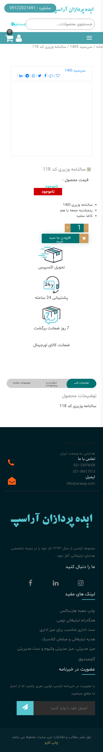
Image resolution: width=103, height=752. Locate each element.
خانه (99, 46)
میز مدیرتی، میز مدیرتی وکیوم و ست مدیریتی (56, 649)
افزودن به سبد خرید (60, 239)
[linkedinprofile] (55, 584)
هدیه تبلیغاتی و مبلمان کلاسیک (68, 639)
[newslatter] (25, 710)
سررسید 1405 (81, 46)
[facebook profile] (30, 584)
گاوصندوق (86, 659)
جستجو (19, 24)
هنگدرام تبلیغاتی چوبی (76, 620)
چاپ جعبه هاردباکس (77, 611)
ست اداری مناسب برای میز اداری (67, 630)
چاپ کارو (51, 742)
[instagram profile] (80, 584)
